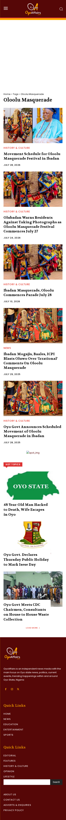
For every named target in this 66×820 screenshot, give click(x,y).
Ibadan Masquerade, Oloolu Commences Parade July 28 (29, 292)
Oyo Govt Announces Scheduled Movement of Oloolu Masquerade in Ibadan (32, 431)
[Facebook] (6, 689)
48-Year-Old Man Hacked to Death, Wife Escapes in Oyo (26, 510)
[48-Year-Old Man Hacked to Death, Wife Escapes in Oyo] (33, 489)
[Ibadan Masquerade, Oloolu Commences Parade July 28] (33, 262)
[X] (18, 689)
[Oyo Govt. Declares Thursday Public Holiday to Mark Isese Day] (33, 539)
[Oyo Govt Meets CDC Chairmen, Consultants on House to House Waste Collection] (33, 589)
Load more (32, 627)
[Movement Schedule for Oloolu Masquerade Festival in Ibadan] (33, 125)
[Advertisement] (33, 53)
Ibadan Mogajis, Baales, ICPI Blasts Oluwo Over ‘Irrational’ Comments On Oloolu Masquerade (31, 361)
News (7, 348)
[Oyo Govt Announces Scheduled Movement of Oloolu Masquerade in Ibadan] (33, 398)
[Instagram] (12, 689)
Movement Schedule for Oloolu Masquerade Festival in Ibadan (32, 156)
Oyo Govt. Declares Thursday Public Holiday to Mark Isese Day (26, 560)
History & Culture (17, 148)
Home (7, 94)
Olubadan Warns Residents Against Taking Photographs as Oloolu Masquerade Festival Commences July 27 (32, 224)
